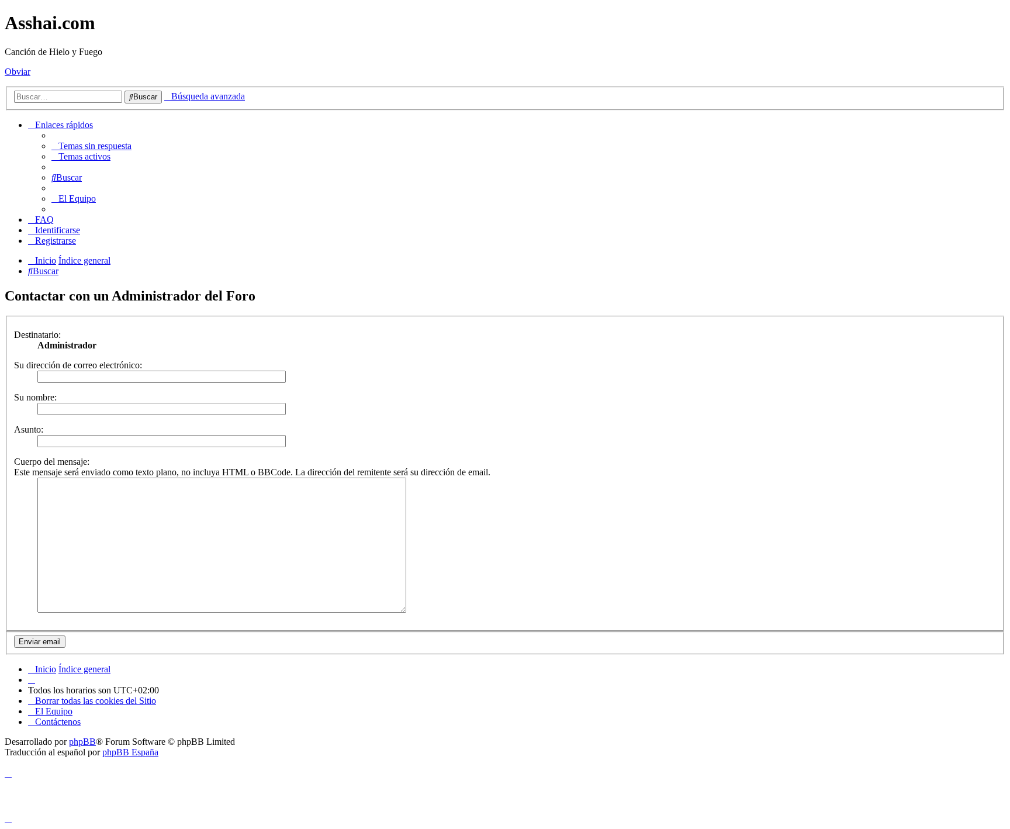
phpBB (82, 742)
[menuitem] (91, 146)
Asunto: (28, 429)
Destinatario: (37, 335)
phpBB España (130, 752)
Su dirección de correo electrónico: (78, 365)
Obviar (17, 72)
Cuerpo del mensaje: (51, 462)
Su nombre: (35, 397)
